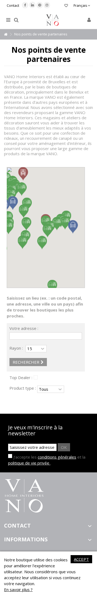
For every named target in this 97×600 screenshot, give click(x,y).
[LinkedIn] (32, 5)
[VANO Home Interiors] (52, 20)
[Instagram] (47, 5)
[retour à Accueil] (5, 34)
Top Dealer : (20, 377)
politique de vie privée (29, 463)
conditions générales (57, 457)
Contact (13, 5)
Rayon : (16, 348)
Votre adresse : (23, 328)
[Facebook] (25, 5)
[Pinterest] (39, 5)
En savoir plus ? (18, 589)
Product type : (22, 388)
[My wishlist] (66, 6)
